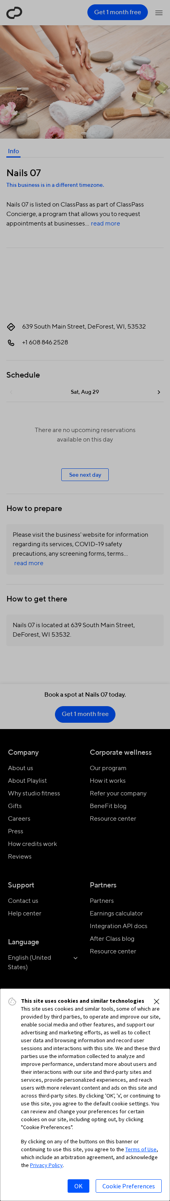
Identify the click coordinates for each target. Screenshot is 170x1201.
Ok (78, 1186)
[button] (156, 1001)
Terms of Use (141, 1149)
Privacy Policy (46, 1165)
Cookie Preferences (128, 1186)
